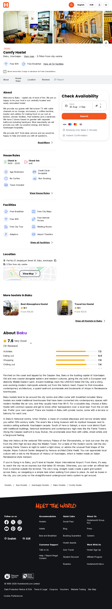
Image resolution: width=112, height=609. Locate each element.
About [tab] (6, 79)
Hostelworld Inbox (95, 564)
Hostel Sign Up (94, 550)
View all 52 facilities (53, 64)
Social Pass (68, 521)
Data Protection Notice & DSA (18, 589)
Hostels (42, 521)
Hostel (7, 49)
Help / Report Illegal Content (48, 556)
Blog (65, 528)
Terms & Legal (40, 589)
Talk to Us (44, 550)
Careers (90, 536)
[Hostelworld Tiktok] (19, 528)
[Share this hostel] (106, 43)
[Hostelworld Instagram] (19, 522)
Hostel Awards (69, 543)
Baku (6, 56)
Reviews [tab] (46, 79)
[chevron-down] (31, 343)
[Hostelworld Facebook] (6, 522)
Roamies (67, 564)
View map (29, 56)
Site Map (92, 589)
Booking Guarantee (72, 536)
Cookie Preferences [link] (13, 596)
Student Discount (71, 557)
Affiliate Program (94, 557)
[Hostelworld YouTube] (6, 528)
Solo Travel (68, 550)
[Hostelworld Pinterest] (13, 528)
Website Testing (78, 589)
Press (89, 528)
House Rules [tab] (18, 79)
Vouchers (64, 589)
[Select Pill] (71, 5)
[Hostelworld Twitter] (13, 522)
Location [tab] (32, 79)
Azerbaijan (15, 56)
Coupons (53, 589)
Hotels (42, 528)
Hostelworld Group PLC (95, 521)
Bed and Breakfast (48, 536)
